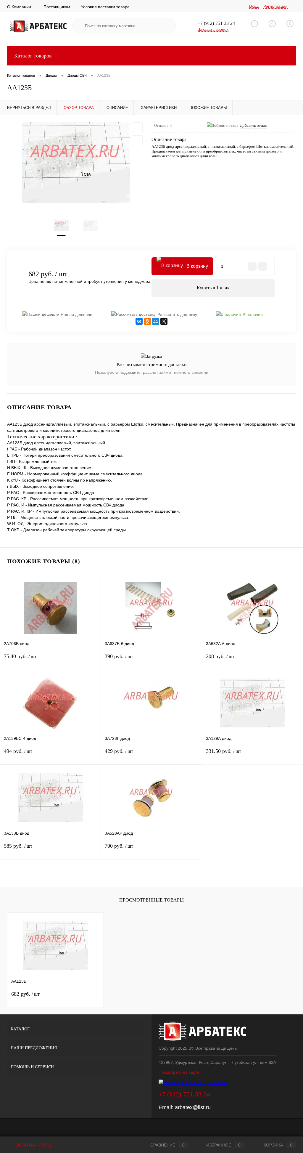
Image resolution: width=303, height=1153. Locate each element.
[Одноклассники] (147, 321)
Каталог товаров (33, 56)
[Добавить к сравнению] (137, 140)
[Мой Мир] (155, 321)
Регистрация (275, 6)
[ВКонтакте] (139, 321)
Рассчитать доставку (177, 314)
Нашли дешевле (76, 314)
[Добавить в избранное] (137, 127)
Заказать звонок (213, 29)
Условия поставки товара (105, 6)
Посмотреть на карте (179, 1072)
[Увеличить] (76, 162)
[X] (163, 321)
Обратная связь (33, 1145)
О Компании (19, 6)
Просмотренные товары (151, 899)
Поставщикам (56, 6)
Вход (254, 6)
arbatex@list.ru (193, 1107)
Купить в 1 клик (213, 287)
